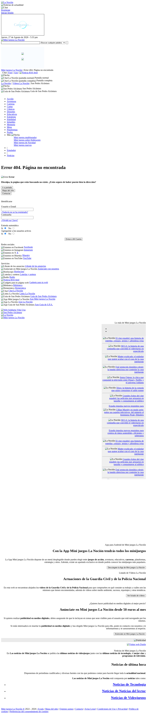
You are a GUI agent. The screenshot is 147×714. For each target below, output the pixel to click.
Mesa (9, 127)
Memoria (11, 124)
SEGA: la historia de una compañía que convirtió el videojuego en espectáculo (125, 348)
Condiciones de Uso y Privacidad (112, 709)
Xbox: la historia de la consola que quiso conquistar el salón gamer (127, 389)
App (16, 72)
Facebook (28, 247)
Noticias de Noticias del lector (124, 691)
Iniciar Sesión (7, 12)
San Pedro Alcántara (40, 83)
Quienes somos (66, 709)
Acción (10, 99)
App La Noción (25, 302)
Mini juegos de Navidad (25, 142)
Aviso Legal (90, 709)
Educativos (12, 114)
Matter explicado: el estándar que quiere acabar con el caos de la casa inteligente (126, 359)
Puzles (10, 132)
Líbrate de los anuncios (35, 266)
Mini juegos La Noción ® (13, 709)
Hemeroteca (20, 288)
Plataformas (12, 129)
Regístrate (5, 10)
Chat (4, 72)
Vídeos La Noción (20, 83)
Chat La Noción (15, 290)
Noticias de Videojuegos (128, 698)
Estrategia (11, 117)
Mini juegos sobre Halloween (27, 140)
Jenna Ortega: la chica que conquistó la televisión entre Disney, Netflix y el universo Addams (123, 380)
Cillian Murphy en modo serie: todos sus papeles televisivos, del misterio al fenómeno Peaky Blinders (124, 412)
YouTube (27, 258)
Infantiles (11, 122)
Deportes (11, 111)
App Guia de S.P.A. (44, 304)
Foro (10, 72)
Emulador (11, 150)
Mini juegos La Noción (11, 70)
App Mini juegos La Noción (42, 299)
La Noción (6, 83)
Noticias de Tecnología (129, 684)
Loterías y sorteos (28, 274)
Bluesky (26, 255)
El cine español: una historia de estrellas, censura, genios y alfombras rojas (124, 339)
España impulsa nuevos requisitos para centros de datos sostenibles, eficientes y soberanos (126, 433)
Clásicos (10, 109)
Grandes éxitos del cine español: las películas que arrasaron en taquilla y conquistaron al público (126, 398)
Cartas (10, 106)
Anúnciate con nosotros (48, 269)
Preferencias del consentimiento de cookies (29, 711)
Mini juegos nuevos (23, 145)
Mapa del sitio (51, 709)
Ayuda (41, 709)
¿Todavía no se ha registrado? (14, 212)
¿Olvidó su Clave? (9, 220)
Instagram (28, 250)
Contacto (79, 709)
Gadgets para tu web (38, 282)
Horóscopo (19, 271)
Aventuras (11, 101)
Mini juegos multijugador (25, 137)
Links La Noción (27, 293)
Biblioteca (17, 285)
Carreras (10, 104)
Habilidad (11, 119)
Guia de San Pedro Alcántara (43, 296)
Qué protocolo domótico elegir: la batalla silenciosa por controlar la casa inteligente (126, 369)
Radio (12, 277)
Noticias (10, 155)
